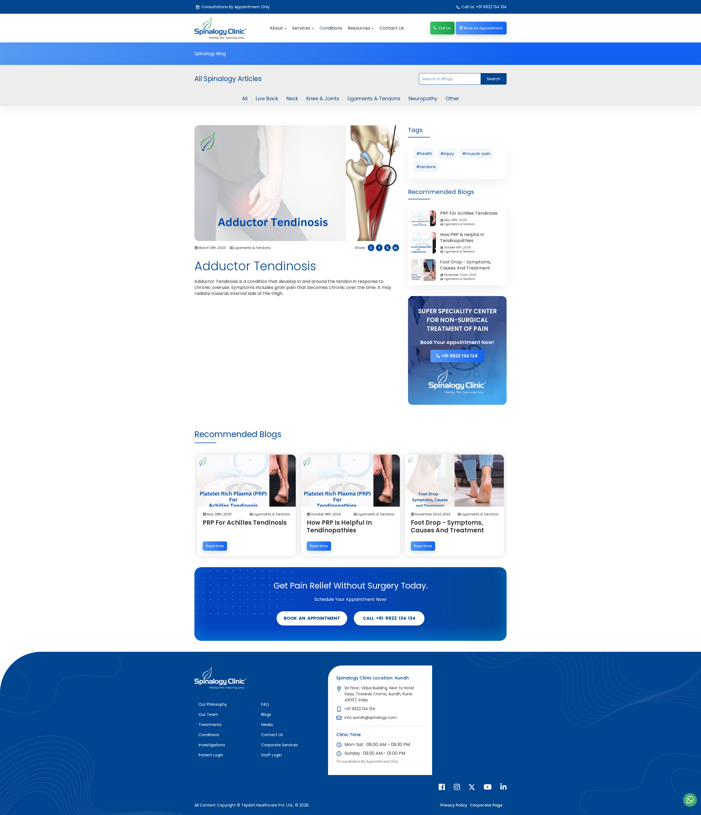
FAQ (265, 704)
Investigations (212, 745)
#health (424, 153)
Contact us (392, 28)
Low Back (267, 99)
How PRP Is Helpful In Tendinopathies (462, 237)
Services (301, 28)
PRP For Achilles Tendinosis (469, 213)
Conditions (331, 28)
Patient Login (211, 755)
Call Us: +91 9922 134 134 (484, 7)
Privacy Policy (453, 805)
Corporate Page (486, 805)
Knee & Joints (322, 99)
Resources (359, 28)
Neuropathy (423, 99)
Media (267, 724)
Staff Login (271, 755)
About (276, 28)
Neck (292, 99)
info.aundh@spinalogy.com (370, 717)
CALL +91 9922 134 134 (389, 618)
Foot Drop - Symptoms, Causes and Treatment (465, 265)
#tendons (426, 167)
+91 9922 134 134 (459, 356)
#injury (447, 153)
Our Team (208, 714)
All (245, 99)
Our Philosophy (213, 704)
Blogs (266, 714)
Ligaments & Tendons (373, 99)
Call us (444, 28)
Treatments (210, 724)
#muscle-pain (476, 153)
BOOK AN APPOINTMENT (312, 618)
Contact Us (272, 734)
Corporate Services (279, 745)
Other (452, 99)
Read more (215, 546)
